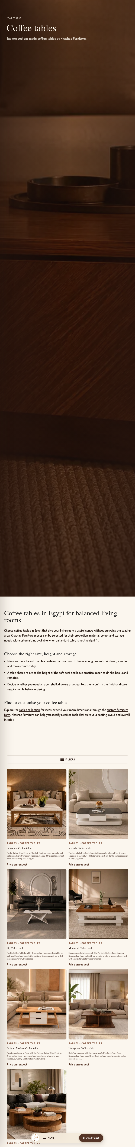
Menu (51, 1137)
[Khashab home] (35, 1138)
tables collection (29, 710)
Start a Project (91, 1137)
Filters (70, 759)
